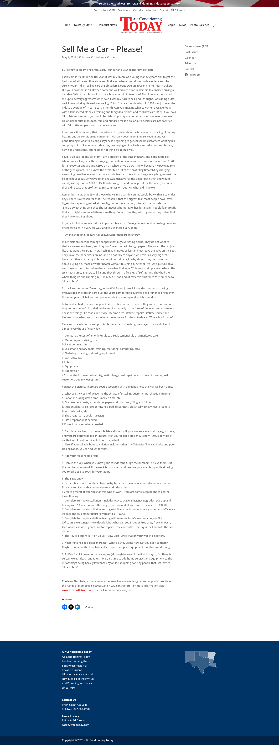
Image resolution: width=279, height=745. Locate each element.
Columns (84, 57)
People (171, 25)
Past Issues (124, 10)
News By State (83, 25)
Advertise (151, 10)
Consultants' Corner (103, 57)
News (182, 25)
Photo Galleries (199, 25)
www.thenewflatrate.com (77, 590)
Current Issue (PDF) (104, 10)
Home (66, 25)
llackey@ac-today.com (75, 725)
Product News (108, 25)
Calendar (138, 10)
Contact (164, 10)
